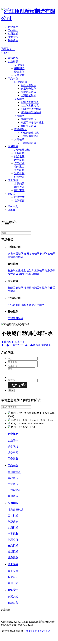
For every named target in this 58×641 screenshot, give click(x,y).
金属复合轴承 (28, 88)
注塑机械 (19, 173)
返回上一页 (18, 341)
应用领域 (13, 33)
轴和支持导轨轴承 (31, 112)
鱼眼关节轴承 (28, 126)
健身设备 (19, 176)
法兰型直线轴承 (30, 105)
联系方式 (19, 197)
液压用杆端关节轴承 (32, 122)
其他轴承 (19, 139)
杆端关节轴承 (28, 119)
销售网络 (19, 68)
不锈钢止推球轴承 (35, 345)
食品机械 (19, 170)
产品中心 (13, 30)
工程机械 (19, 153)
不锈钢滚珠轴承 (30, 132)
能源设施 (19, 156)
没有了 (10, 345)
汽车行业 (19, 163)
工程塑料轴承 (28, 143)
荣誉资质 (19, 75)
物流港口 (19, 166)
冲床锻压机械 (22, 149)
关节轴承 (19, 115)
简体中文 (8, 49)
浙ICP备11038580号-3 (38, 631)
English (5, 52)
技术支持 (13, 37)
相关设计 (19, 187)
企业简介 (19, 65)
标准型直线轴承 (30, 102)
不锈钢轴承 (20, 129)
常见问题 (19, 183)
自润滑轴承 (20, 82)
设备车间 (19, 71)
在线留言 (19, 200)
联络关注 (13, 40)
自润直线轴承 (28, 95)
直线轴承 (19, 98)
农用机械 (19, 160)
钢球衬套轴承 (28, 92)
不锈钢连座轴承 (30, 136)
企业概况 (13, 27)
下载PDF (6, 341)
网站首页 (13, 58)
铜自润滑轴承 (28, 85)
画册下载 (19, 190)
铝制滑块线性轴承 (31, 109)
